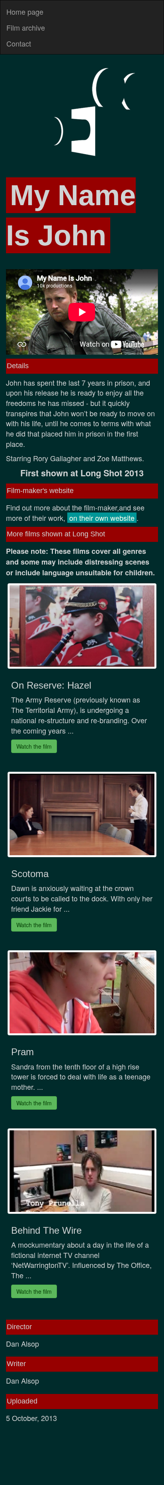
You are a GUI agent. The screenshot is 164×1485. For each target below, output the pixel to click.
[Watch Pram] (82, 993)
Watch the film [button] (34, 746)
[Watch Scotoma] (82, 814)
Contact (18, 43)
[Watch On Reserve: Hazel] (82, 626)
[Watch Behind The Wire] (82, 1171)
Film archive (25, 27)
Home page (24, 11)
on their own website (102, 517)
